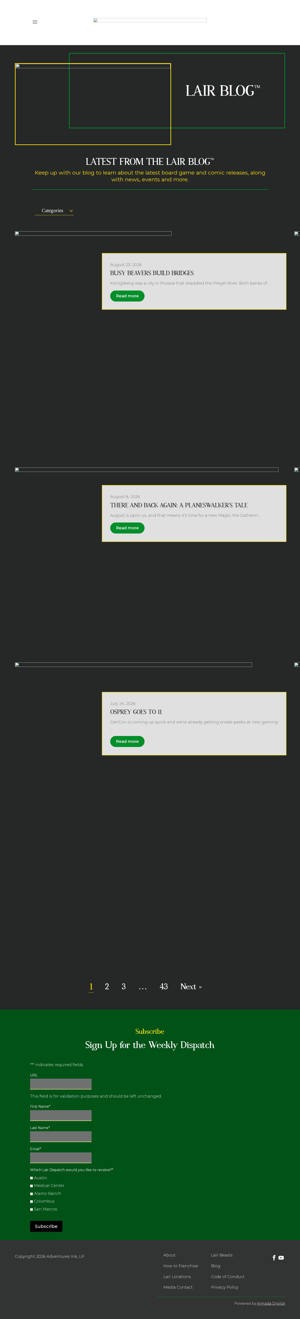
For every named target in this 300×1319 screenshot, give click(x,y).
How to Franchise (180, 1266)
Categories (52, 210)
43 (164, 987)
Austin (40, 1178)
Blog (215, 1266)
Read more (127, 296)
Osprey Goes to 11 (136, 712)
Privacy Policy (225, 1287)
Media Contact (178, 1287)
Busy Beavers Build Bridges (152, 273)
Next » (191, 987)
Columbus (44, 1201)
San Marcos (45, 1209)
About (169, 1255)
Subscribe (46, 1226)
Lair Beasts (222, 1255)
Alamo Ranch (47, 1193)
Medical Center (49, 1185)
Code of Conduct (227, 1276)
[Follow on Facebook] (257, 21)
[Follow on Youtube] (266, 21)
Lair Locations (177, 1276)
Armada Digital (271, 1303)
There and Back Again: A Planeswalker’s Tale (179, 505)
